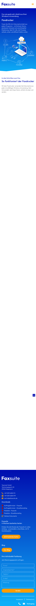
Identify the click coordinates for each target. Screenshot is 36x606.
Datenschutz (30, 599)
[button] (32, 4)
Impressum (19, 599)
